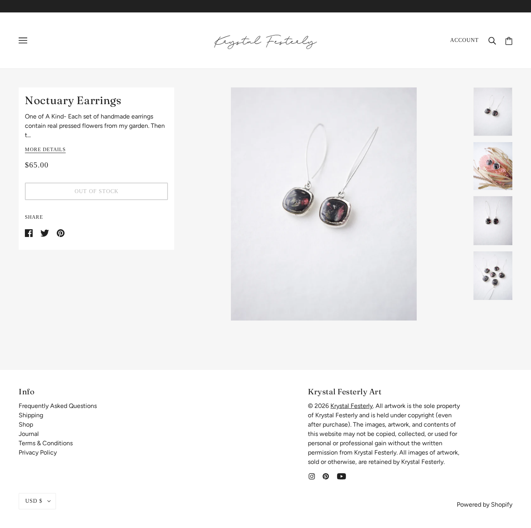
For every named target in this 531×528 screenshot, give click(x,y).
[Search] (492, 40)
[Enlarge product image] (324, 204)
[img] (312, 476)
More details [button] (45, 149)
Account (464, 40)
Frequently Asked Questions (58, 406)
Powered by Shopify (484, 504)
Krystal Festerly (351, 406)
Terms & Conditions (46, 443)
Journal (29, 433)
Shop (26, 424)
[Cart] (509, 40)
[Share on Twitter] (45, 232)
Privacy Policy (38, 452)
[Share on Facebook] (29, 232)
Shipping (31, 415)
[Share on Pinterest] (61, 232)
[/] (265, 40)
